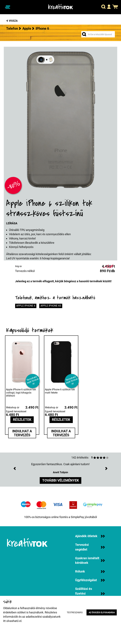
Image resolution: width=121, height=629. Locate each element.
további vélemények (60, 480)
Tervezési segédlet (82, 547)
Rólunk (80, 571)
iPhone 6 (42, 28)
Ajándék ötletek (86, 536)
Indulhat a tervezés (22, 433)
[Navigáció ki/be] (7, 7)
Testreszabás (75, 612)
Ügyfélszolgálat (86, 580)
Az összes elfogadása (102, 612)
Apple (26, 28)
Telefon (12, 28)
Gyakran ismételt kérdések (87, 560)
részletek (22, 420)
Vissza (13, 20)
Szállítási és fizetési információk (83, 593)
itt (4, 621)
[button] (103, 7)
